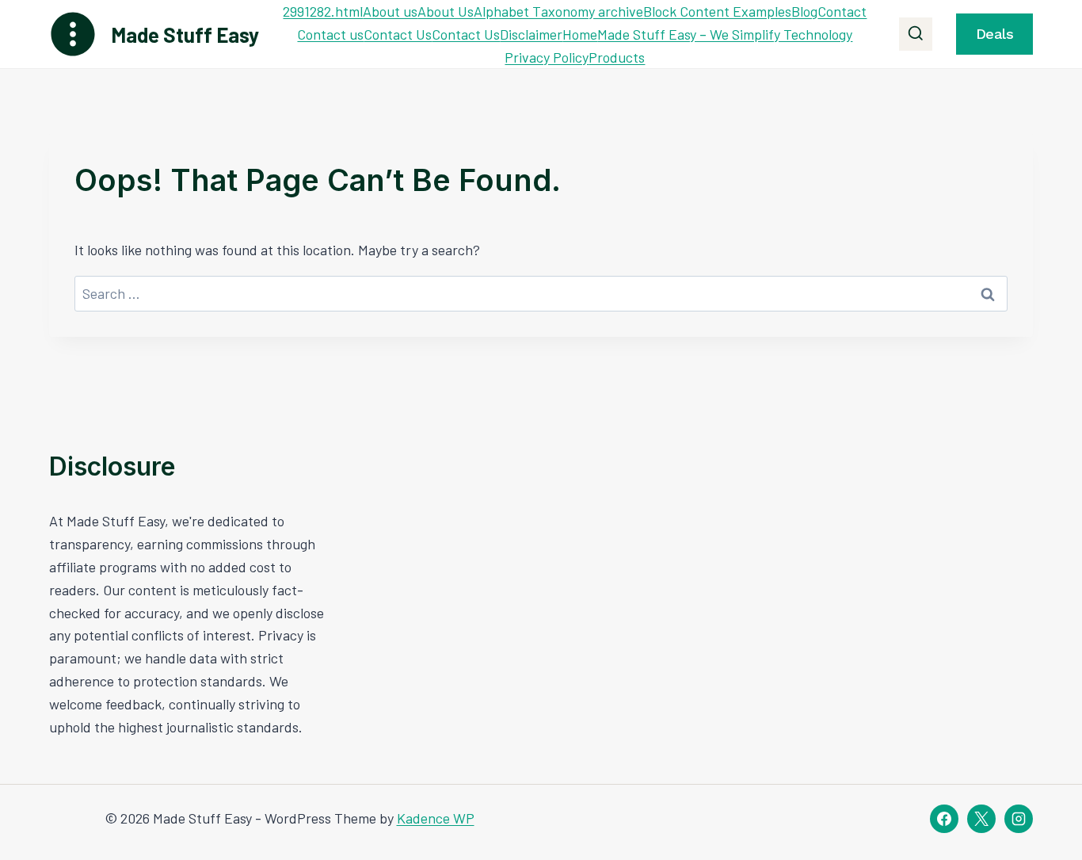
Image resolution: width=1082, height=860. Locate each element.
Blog (804, 11)
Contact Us (398, 34)
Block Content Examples (717, 11)
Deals (995, 33)
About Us (445, 11)
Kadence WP (435, 818)
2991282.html (323, 11)
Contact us (330, 34)
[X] (981, 819)
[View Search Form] (915, 34)
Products (617, 57)
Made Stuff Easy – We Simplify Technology (724, 34)
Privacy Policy (547, 57)
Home (579, 34)
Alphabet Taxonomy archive (558, 11)
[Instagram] (1018, 819)
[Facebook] (944, 819)
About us (390, 11)
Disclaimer (531, 34)
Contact (842, 11)
